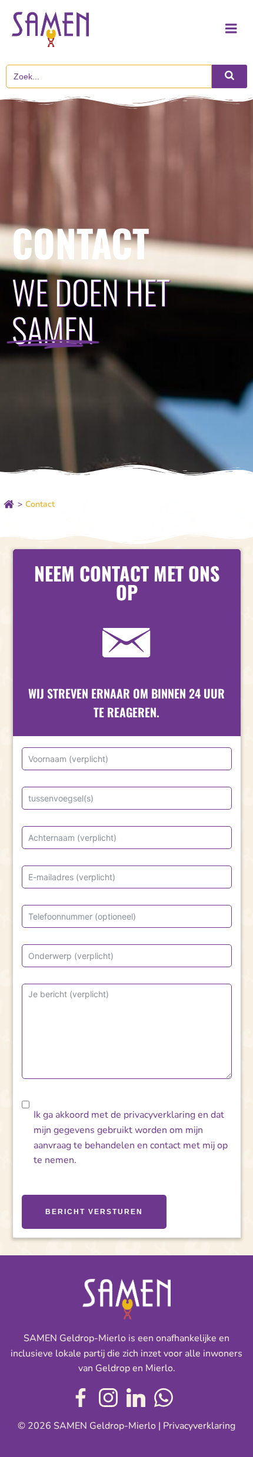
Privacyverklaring (199, 1425)
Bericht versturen (94, 1212)
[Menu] (231, 29)
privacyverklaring (159, 1114)
